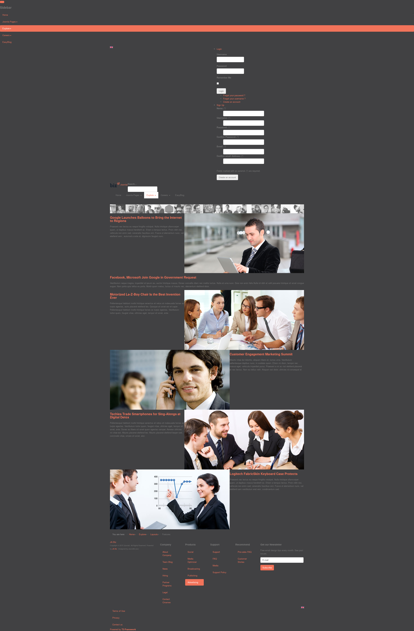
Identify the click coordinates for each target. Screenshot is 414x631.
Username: (222, 117)
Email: (220, 146)
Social (190, 551)
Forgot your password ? (234, 95)
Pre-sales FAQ (244, 551)
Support (216, 551)
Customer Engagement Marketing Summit (261, 354)
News (165, 568)
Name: (220, 108)
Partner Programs (167, 584)
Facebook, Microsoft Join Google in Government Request (153, 277)
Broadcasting (194, 568)
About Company (167, 553)
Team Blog (168, 561)
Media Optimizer (192, 560)
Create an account (231, 101)
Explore (6, 28)
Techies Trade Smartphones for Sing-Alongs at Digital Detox (145, 415)
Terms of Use (118, 610)
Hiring (165, 575)
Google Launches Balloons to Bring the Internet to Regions (146, 219)
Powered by (123, 629)
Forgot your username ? (234, 98)
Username (222, 54)
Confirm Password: (226, 136)
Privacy (116, 617)
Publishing (192, 575)
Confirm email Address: (228, 155)
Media (215, 565)
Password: (222, 127)
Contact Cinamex (167, 601)
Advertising (193, 582)
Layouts (154, 534)
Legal (165, 592)
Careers (6, 35)
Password (222, 65)
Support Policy (219, 572)
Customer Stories (242, 560)
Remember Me (224, 77)
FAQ (215, 558)
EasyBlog (6, 41)
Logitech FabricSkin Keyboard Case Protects (264, 473)
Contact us (117, 624)
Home (5, 14)
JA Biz (113, 542)
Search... (132, 183)
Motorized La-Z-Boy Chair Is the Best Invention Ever (145, 296)
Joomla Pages (9, 21)
